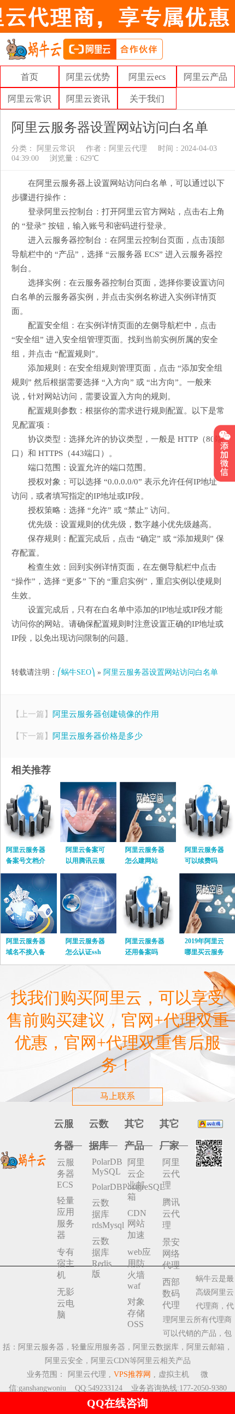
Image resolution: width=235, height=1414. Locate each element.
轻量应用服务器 (65, 1218)
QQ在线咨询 (117, 1403)
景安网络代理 (171, 1253)
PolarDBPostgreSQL (105, 1186)
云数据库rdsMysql (105, 1214)
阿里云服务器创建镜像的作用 (105, 714)
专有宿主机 (65, 1263)
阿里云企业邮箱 (136, 1179)
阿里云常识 (29, 98)
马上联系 (117, 1096)
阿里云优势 (88, 76)
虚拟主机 (173, 1374)
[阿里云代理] (84, 48)
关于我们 (147, 98)
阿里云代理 (128, 148)
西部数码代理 (171, 1293)
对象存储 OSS (136, 1313)
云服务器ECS (65, 1173)
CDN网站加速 (136, 1224)
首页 (29, 76)
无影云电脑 (65, 1303)
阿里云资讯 (88, 98)
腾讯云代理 (171, 1213)
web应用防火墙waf (139, 1268)
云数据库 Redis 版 (101, 1257)
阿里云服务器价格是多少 (97, 736)
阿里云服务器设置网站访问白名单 (160, 672)
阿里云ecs (147, 76)
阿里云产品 (205, 76)
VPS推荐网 (132, 1374)
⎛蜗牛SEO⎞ (76, 672)
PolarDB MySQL (105, 1166)
